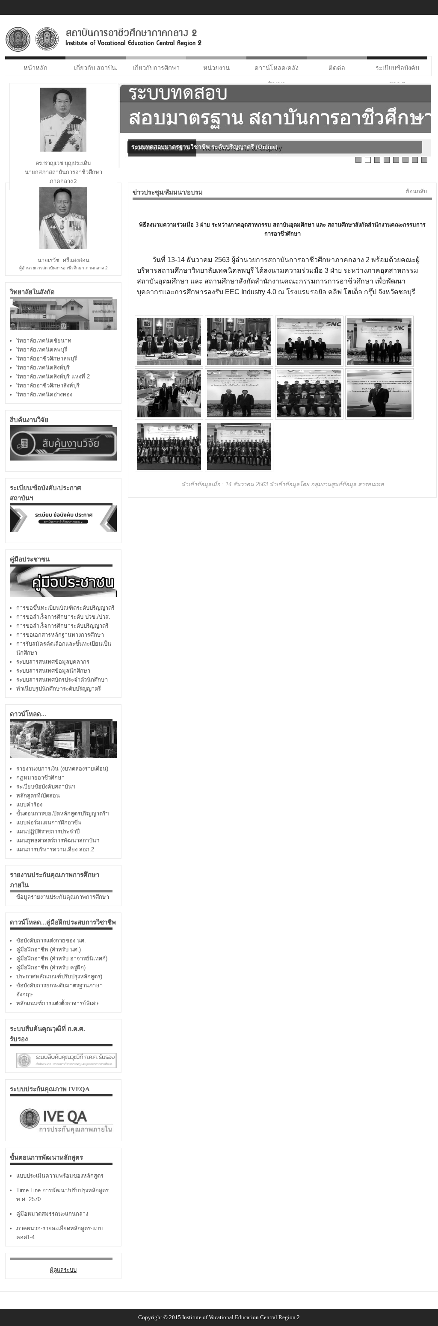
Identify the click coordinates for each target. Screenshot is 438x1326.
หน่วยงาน (216, 68)
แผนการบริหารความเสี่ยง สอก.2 (55, 849)
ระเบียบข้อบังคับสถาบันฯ (45, 786)
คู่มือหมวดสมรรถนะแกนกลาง (52, 1214)
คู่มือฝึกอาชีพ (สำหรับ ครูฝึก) (51, 967)
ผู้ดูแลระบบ (63, 1270)
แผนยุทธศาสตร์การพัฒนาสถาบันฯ (57, 840)
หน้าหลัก (35, 68)
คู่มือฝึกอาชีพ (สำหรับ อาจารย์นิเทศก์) (61, 958)
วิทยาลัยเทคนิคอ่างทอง (44, 394)
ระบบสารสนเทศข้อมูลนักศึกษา (53, 670)
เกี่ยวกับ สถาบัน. (96, 68)
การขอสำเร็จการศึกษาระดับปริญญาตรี (62, 626)
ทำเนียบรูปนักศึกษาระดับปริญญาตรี (58, 688)
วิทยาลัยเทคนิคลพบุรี (41, 349)
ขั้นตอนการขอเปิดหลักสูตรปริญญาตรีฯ (62, 813)
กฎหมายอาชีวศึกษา (40, 777)
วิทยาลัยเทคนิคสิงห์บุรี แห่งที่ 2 (53, 376)
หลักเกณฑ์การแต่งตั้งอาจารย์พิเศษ (57, 1003)
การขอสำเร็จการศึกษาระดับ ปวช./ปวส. (63, 617)
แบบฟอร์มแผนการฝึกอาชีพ (49, 822)
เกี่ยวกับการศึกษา (156, 68)
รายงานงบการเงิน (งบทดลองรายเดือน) (62, 768)
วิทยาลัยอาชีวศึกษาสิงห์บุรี (48, 385)
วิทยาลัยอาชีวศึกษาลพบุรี (46, 358)
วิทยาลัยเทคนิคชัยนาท (43, 340)
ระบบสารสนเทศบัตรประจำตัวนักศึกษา (62, 679)
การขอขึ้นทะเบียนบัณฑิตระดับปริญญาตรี (65, 608)
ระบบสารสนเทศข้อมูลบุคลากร (52, 662)
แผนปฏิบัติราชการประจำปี (48, 831)
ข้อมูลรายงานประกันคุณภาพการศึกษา (62, 897)
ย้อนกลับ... (419, 191)
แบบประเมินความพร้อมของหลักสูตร (60, 1175)
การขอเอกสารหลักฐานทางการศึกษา (60, 635)
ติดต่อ (336, 68)
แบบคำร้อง (29, 804)
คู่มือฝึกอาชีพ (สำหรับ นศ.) (48, 949)
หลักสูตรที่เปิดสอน (38, 795)
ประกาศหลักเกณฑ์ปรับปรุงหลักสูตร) (59, 976)
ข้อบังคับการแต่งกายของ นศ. (51, 940)
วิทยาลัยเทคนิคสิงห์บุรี (43, 367)
